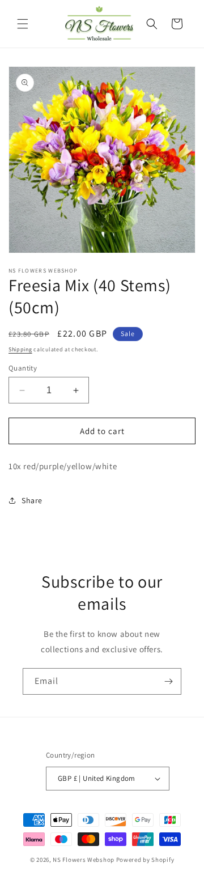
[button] (22, 23)
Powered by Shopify (145, 860)
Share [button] (32, 500)
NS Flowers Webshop (83, 860)
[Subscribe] (168, 681)
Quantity (22, 368)
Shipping (20, 349)
